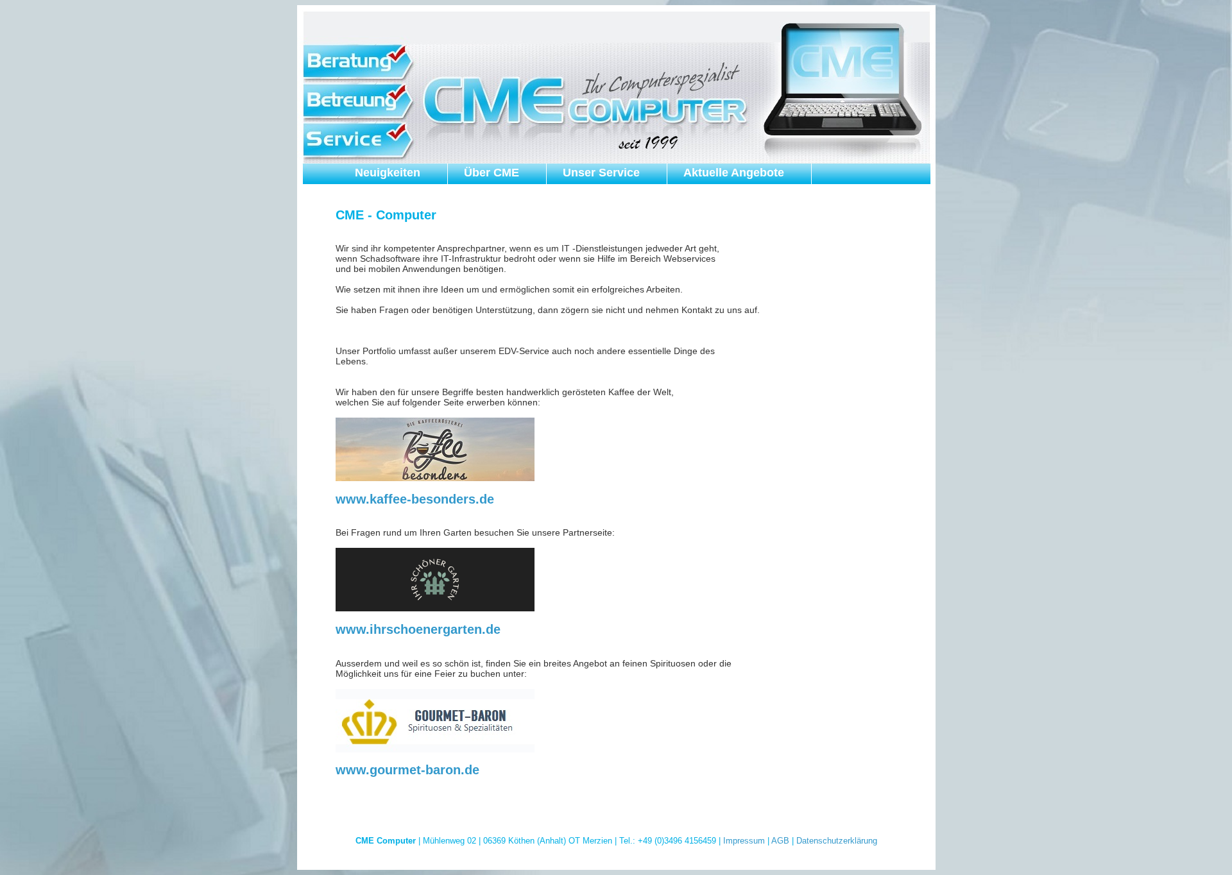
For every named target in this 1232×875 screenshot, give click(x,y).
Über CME (491, 172)
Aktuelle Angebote (733, 172)
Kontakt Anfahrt (398, 195)
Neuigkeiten (387, 172)
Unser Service (601, 172)
